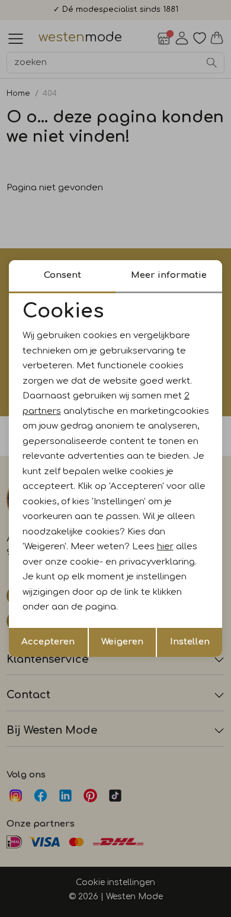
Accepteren (48, 642)
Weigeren (122, 642)
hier (165, 547)
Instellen (190, 642)
